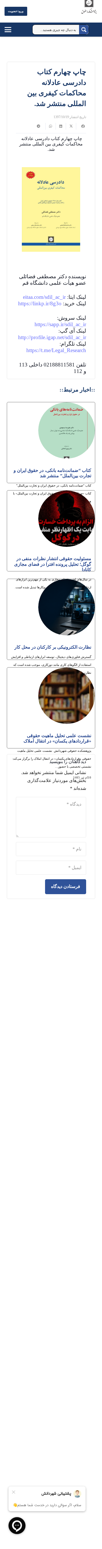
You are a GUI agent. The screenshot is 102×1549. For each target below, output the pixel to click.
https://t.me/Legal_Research (56, 350)
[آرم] (88, 12)
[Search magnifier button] (84, 29)
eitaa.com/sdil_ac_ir (44, 297)
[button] (13, 29)
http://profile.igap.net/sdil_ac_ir (52, 337)
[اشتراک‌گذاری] (81, 126)
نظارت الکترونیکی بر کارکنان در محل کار (52, 647)
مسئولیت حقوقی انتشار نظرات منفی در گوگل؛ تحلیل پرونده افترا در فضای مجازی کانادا (52, 564)
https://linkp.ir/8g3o (39, 303)
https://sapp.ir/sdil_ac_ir (60, 324)
